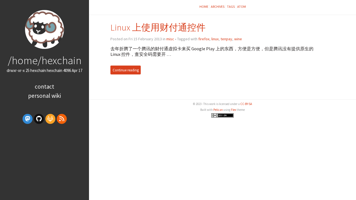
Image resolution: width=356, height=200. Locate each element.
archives (217, 6)
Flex (233, 110)
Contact (44, 86)
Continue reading (126, 70)
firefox (203, 38)
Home (203, 6)
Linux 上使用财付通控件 (158, 27)
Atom (241, 6)
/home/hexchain (44, 60)
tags (231, 6)
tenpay (226, 38)
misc (170, 38)
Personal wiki (44, 95)
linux (215, 38)
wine (238, 38)
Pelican (218, 110)
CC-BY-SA (246, 104)
